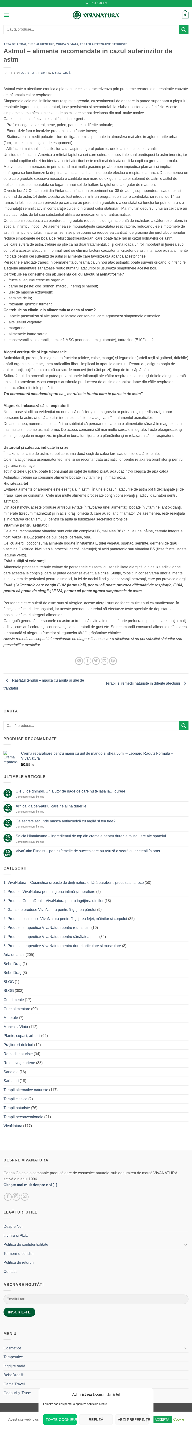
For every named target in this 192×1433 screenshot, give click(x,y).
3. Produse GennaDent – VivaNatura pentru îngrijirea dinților (53, 901)
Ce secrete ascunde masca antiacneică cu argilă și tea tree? (65, 821)
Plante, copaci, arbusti (22, 1036)
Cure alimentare (41, 44)
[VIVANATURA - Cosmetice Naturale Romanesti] (96, 15)
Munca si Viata (67, 44)
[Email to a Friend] (104, 661)
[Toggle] (185, 1244)
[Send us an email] (25, 1197)
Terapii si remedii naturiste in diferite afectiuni (143, 684)
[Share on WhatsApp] (79, 661)
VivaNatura (13, 1126)
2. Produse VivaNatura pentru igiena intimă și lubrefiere (49, 892)
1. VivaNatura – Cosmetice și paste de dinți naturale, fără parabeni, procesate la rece (74, 883)
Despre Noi (13, 1226)
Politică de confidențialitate (26, 1244)
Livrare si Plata (16, 1236)
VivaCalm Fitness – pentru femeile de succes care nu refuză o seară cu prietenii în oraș (88, 851)
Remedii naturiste (18, 1054)
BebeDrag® (13, 1375)
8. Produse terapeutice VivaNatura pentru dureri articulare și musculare (62, 946)
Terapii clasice (15, 1099)
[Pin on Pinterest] (113, 661)
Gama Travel (14, 1384)
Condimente (14, 1000)
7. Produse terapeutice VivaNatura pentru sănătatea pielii (51, 937)
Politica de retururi (19, 1262)
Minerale (11, 1018)
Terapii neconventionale (23, 1117)
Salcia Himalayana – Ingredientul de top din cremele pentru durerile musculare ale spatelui (91, 836)
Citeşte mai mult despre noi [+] (30, 1185)
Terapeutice (13, 1357)
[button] (6, 15)
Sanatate (11, 1072)
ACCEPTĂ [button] (162, 1419)
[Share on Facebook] (87, 661)
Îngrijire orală (14, 1366)
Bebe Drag (13, 964)
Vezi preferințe (133, 1420)
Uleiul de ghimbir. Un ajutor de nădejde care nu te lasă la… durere (70, 791)
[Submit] (183, 29)
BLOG (9, 982)
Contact (10, 1272)
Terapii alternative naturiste (103, 44)
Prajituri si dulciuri (18, 1045)
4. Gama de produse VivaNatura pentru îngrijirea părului (50, 910)
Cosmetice (12, 1348)
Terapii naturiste (17, 1108)
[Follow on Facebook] (8, 1197)
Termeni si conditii (18, 1254)
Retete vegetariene (19, 1063)
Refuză (96, 1420)
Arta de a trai (15, 44)
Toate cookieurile (61, 1420)
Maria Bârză (61, 73)
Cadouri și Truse (17, 1393)
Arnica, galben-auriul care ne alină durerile (51, 806)
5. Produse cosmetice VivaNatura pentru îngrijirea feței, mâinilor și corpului (65, 919)
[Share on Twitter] (96, 661)
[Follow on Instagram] (16, 1197)
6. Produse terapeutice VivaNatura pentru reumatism (47, 928)
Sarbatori (11, 1081)
